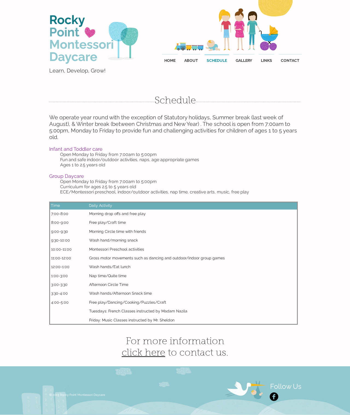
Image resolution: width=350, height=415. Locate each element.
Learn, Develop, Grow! (77, 70)
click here (143, 353)
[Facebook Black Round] (274, 396)
